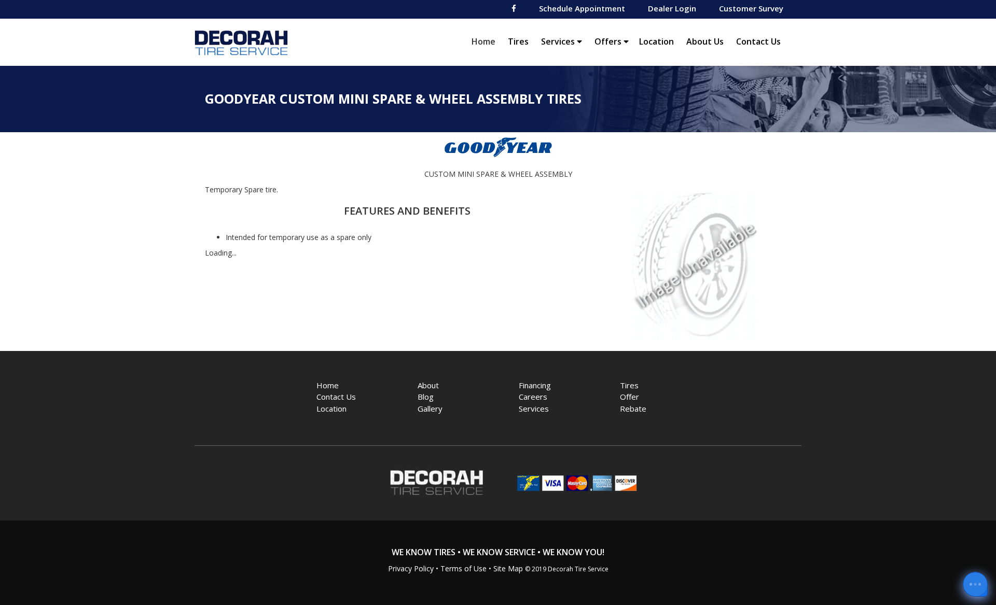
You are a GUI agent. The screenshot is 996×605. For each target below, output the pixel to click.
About (428, 385)
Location (656, 41)
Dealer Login (672, 8)
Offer (629, 396)
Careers (533, 396)
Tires (518, 41)
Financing (535, 385)
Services (559, 41)
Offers (609, 41)
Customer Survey (751, 8)
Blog (426, 396)
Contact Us (758, 41)
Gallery (430, 408)
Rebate (633, 408)
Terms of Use (463, 568)
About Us (705, 41)
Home (486, 41)
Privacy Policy (411, 568)
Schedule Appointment (582, 8)
